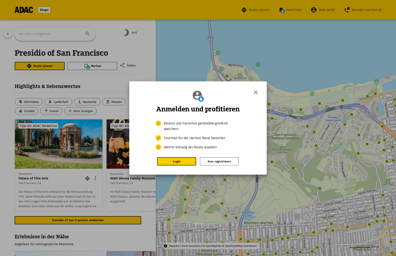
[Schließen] (255, 92)
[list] (198, 135)
